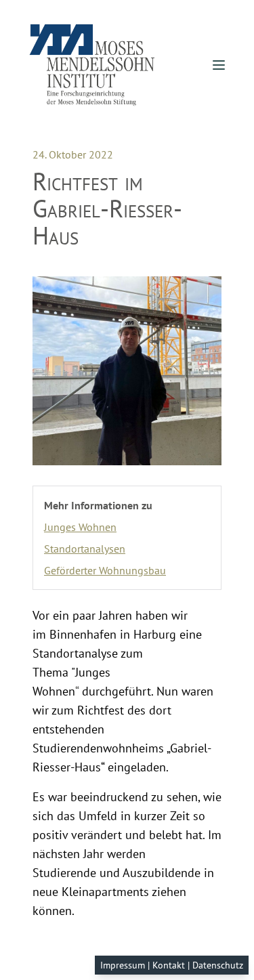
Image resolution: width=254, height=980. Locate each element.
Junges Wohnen (80, 527)
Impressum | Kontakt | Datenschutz (171, 965)
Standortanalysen (84, 548)
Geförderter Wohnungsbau (105, 570)
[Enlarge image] (127, 370)
